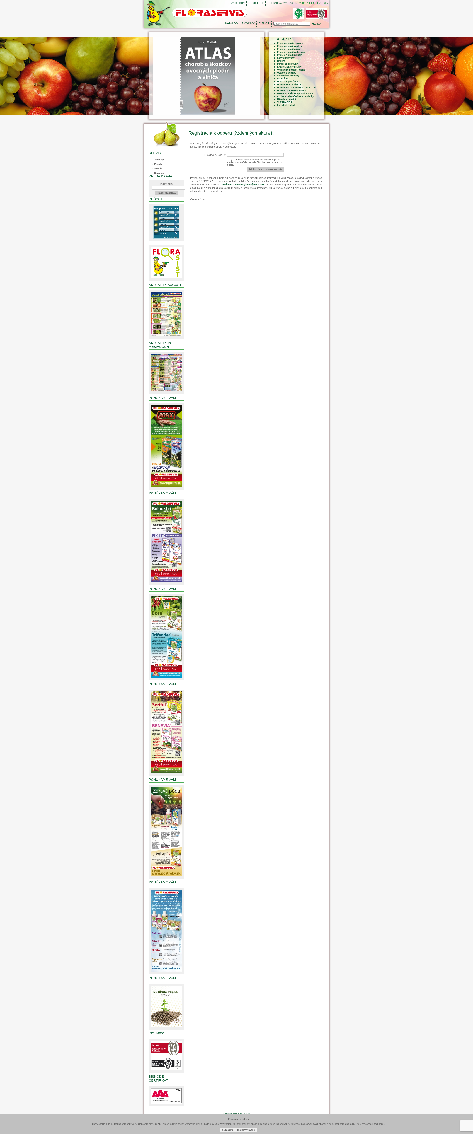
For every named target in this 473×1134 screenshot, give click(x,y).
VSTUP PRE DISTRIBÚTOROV (313, 3)
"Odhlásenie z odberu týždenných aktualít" (242, 184)
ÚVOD (234, 3)
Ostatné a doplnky (286, 72)
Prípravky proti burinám (289, 55)
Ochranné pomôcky (287, 81)
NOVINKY (248, 23)
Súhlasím (227, 1129)
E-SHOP (264, 23)
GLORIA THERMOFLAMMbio (292, 90)
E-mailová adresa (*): (215, 155)
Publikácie (282, 78)
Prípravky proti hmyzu (288, 49)
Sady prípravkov (286, 58)
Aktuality (159, 159)
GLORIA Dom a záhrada (289, 84)
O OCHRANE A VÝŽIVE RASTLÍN (282, 3)
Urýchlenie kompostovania (291, 70)
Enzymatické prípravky (289, 67)
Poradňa (158, 164)
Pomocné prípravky (287, 64)
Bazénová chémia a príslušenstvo (295, 93)
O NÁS (242, 3)
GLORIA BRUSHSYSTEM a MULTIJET (296, 87)
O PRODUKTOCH (256, 3)
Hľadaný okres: (166, 184)
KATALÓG (231, 23)
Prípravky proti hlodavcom (291, 52)
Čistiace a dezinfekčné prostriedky (295, 96)
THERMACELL (284, 102)
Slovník (158, 168)
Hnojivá (281, 61)
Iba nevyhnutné (246, 1129)
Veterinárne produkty (288, 75)
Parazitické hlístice (287, 105)
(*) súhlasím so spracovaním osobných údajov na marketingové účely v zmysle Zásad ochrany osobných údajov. (254, 162)
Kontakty (159, 173)
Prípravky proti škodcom (290, 46)
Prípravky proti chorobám (290, 43)
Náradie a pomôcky (287, 99)
